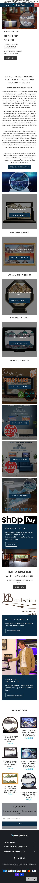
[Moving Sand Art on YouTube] (17, 858)
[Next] (35, 39)
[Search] (32, 5)
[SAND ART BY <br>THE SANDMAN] (19, 657)
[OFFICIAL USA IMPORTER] (19, 604)
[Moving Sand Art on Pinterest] (21, 858)
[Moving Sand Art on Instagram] (24, 858)
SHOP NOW (11, 544)
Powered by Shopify (21, 864)
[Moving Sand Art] (19, 5)
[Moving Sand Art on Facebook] (14, 858)
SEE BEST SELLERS (13, 631)
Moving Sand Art (11, 864)
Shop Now (19, 587)
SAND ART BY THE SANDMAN (12, 680)
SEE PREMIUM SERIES (14, 695)
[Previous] (4, 39)
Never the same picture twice (19, 183)
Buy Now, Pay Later (15, 528)
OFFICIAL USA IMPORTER (16, 620)
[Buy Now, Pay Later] (19, 520)
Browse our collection (19, 167)
